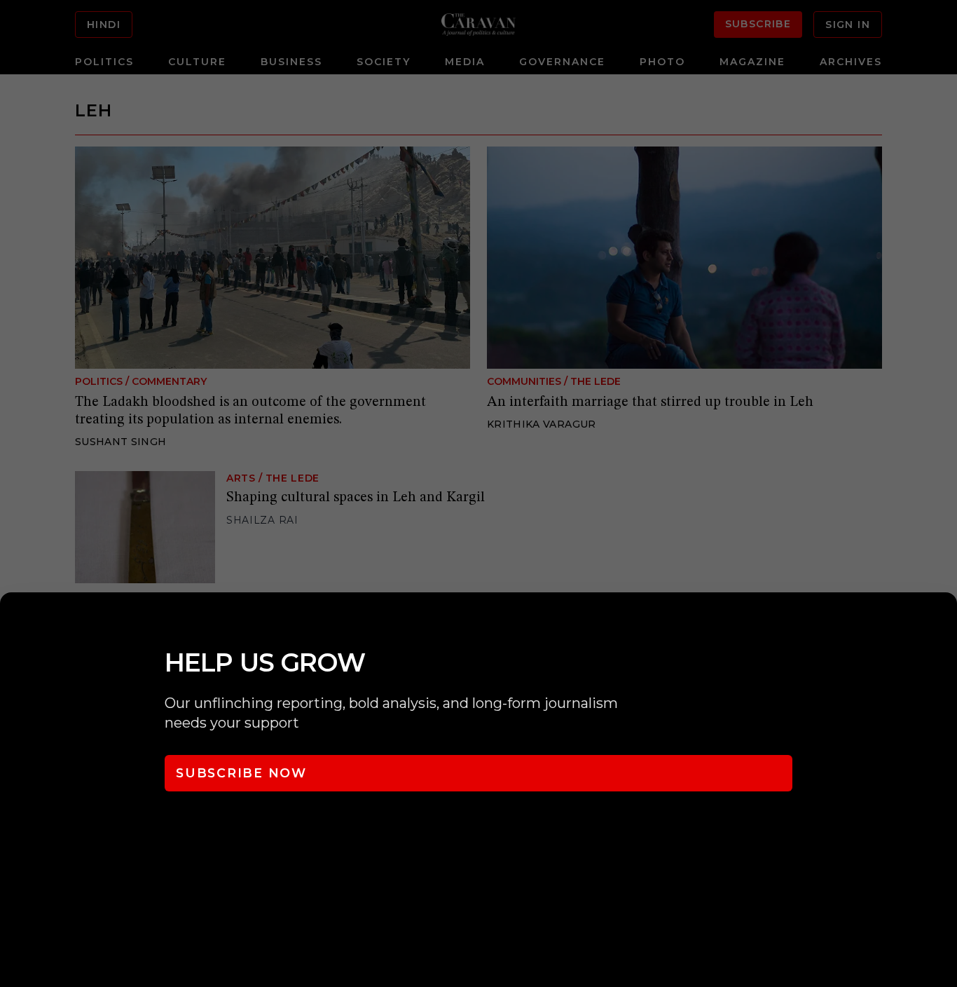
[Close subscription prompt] (943, 622)
